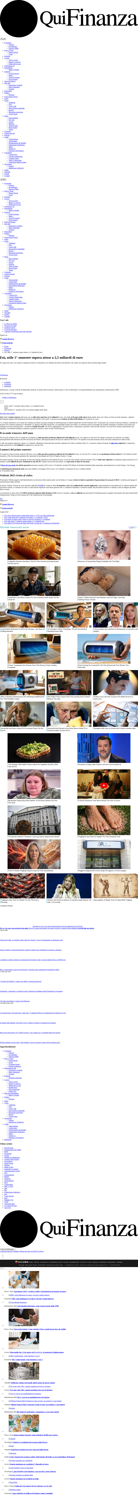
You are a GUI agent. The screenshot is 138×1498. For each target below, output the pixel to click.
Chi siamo (21, 1265)
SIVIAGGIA (95, 1262)
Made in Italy (8, 1167)
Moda (11, 75)
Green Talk (12, 106)
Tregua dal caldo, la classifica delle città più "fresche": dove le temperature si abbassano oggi (31, 940)
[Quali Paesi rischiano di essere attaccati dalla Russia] (71, 1446)
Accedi (3, 39)
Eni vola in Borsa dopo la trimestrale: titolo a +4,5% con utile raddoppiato (29, 515)
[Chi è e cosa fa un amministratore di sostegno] (71, 1394)
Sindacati (7, 1179)
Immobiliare (8, 68)
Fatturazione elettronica (12, 1192)
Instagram (7, 386)
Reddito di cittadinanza (12, 1157)
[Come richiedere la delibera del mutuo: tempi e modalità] (71, 1490)
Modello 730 (8, 1200)
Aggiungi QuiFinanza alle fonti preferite (18, 331)
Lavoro (6, 58)
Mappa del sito (25, 1251)
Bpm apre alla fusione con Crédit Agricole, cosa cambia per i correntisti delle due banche (30, 1033)
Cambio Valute (14, 158)
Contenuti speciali (6, 1251)
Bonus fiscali (13, 1060)
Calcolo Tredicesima (16, 156)
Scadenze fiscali (9, 328)
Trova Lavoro (13, 60)
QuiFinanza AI (9, 66)
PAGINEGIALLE (44, 1262)
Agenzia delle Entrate (11, 1159)
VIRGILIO (36, 1262)
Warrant (11, 124)
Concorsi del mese (10, 329)
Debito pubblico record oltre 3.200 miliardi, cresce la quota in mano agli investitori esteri (30, 1042)
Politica (6, 93)
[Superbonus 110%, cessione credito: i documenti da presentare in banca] (71, 1280)
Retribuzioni (13, 1087)
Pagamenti (7, 1154)
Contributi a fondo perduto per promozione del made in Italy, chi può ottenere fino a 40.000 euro (33, 960)
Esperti (6, 174)
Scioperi (11, 89)
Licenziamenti (9, 1175)
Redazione (8, 1140)
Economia (7, 43)
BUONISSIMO (111, 1262)
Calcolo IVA (13, 154)
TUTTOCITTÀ (84, 1262)
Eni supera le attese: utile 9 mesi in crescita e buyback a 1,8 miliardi (27, 519)
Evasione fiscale (14, 1064)
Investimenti (13, 46)
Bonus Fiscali (13, 52)
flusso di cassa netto (8, 465)
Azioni (11, 122)
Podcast (7, 135)
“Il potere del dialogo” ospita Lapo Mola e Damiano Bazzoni (20, 981)
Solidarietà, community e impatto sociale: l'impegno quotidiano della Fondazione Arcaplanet (31, 991)
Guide (6, 137)
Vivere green (13, 114)
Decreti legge (8, 1148)
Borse (6, 116)
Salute (6, 170)
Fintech (11, 166)
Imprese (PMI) (14, 48)
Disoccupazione (14, 1089)
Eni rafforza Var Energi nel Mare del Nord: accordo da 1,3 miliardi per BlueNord (31, 523)
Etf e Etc (12, 120)
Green (6, 100)
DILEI (89, 1262)
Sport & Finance (10, 81)
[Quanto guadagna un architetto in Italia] (71, 1475)
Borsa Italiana (13, 118)
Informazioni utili (10, 1068)
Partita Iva (12, 149)
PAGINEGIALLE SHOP (56, 1262)
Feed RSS (33, 1251)
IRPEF (6, 1177)
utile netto (6, 413)
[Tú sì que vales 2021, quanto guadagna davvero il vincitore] (71, 1386)
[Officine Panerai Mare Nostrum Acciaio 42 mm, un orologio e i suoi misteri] (71, 1401)
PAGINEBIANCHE (74, 1262)
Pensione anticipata (15, 1078)
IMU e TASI (8, 1186)
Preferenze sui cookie (53, 1265)
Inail (5, 1198)
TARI (6, 1202)
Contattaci (16, 1251)
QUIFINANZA (103, 1262)
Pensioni (7, 56)
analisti (12, 413)
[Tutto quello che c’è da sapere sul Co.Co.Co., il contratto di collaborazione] (71, 1341)
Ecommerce (8, 1161)
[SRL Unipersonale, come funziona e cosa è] (71, 1356)
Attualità (7, 172)
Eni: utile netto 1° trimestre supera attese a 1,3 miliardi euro (24, 521)
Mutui (11, 147)
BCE (6, 1182)
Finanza (11, 45)
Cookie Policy (42, 1265)
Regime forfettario (15, 1066)
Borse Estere (13, 127)
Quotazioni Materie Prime (17, 162)
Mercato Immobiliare (11, 1093)
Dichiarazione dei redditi (12, 1150)
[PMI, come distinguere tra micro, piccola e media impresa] (71, 1295)
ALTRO (3, 179)
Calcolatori (8, 153)
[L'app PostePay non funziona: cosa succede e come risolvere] (71, 1468)
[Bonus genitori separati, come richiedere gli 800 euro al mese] (71, 1423)
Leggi (11, 54)
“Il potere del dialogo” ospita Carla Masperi (15, 1001)
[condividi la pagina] (2, 401)
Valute (11, 129)
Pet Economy (13, 79)
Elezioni (11, 95)
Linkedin (7, 382)
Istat (5, 1188)
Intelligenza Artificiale (16, 168)
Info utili (7, 83)
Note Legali (28, 1265)
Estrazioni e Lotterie (15, 85)
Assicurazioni (13, 139)
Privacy (35, 1265)
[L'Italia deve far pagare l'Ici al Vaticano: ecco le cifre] (71, 1482)
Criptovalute (13, 141)
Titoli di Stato (13, 126)
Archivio (41, 1251)
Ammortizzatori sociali (12, 1171)
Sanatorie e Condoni (11, 1169)
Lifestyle (7, 72)
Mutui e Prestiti (14, 70)
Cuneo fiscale (9, 1196)
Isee (5, 1194)
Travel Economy (14, 77)
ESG (10, 104)
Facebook (7, 384)
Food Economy (14, 73)
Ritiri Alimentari (14, 87)
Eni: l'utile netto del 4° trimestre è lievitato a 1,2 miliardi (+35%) (26, 517)
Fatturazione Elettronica (17, 145)
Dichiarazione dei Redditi (17, 143)
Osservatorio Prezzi (11, 97)
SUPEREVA (119, 1262)
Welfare (7, 1165)
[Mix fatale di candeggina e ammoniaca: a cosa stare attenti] (71, 1408)
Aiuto (61, 1265)
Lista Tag (7, 1208)
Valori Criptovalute (15, 160)
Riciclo (11, 110)
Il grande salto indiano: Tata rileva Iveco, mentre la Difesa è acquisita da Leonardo (28, 1023)
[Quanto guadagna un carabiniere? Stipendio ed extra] (71, 1461)
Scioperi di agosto (10, 326)
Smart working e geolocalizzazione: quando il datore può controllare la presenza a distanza (30, 950)
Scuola (6, 1155)
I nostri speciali (9, 133)
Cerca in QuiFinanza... (8, 1249)
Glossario (7, 131)
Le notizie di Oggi (10, 1206)
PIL (5, 1190)
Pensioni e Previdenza (16, 151)
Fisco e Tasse (8, 50)
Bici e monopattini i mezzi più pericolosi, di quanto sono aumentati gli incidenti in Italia (29, 970)
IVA (5, 1173)
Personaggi (8, 91)
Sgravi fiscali (8, 1163)
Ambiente (12, 102)
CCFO (40, 485)
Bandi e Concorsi (14, 62)
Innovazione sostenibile (17, 108)
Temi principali (9, 1204)
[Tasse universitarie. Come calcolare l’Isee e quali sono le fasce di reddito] (71, 1318)
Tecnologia (8, 164)
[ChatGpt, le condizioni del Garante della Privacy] (71, 1439)
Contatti (7, 176)
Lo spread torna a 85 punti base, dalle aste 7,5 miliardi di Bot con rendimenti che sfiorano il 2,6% (33, 1013)
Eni (1, 413)
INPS (6, 1152)
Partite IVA (12, 1091)
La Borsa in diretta (10, 324)
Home (6, 346)
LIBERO (31, 1262)
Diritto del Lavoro (15, 64)
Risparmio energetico (16, 112)
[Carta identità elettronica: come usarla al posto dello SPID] (71, 1302)
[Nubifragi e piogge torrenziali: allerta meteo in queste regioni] (71, 1371)
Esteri (6, 99)
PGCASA (65, 1262)
